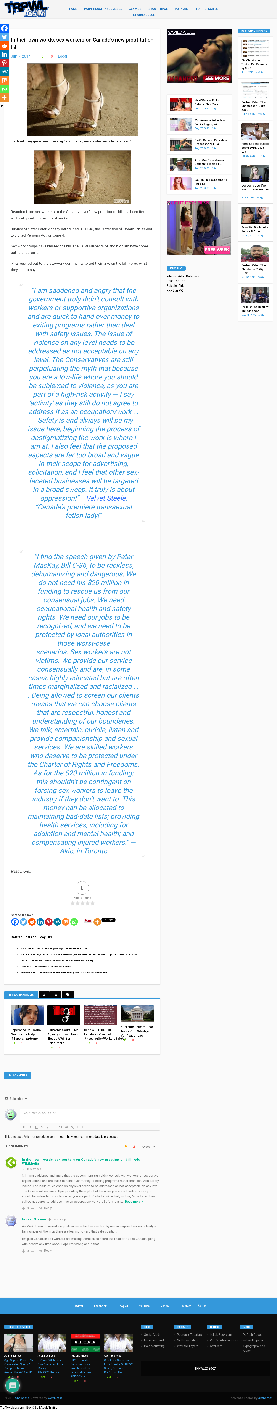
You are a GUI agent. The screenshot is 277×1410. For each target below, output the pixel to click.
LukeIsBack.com (221, 1334)
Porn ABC (182, 8)
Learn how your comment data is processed (88, 1136)
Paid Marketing (154, 1346)
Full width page (253, 1340)
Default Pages (252, 1334)
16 (51, 1047)
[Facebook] (15, 922)
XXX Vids (135, 8)
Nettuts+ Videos (188, 1340)
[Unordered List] (55, 1127)
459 (42, 1377)
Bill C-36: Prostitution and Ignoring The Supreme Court (54, 948)
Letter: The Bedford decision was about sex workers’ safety (57, 960)
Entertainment (154, 1340)
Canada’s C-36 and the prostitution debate (46, 966)
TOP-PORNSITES (207, 8)
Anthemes (265, 1398)
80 (258, 198)
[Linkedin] (40, 922)
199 (260, 114)
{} (78, 1126)
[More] (97, 922)
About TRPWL (158, 8)
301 (108, 1377)
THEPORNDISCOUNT (143, 14)
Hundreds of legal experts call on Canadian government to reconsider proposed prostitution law (79, 954)
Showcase (22, 1398)
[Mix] (65, 922)
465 (258, 72)
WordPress (55, 1398)
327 (75, 1381)
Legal (62, 56)
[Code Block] (67, 1127)
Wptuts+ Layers (187, 1346)
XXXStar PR (175, 290)
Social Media (152, 1334)
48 (259, 315)
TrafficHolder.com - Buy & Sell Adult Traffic (28, 1407)
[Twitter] (23, 922)
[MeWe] (57, 922)
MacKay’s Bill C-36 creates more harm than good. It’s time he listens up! (64, 972)
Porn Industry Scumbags (103, 8)
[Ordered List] (48, 1127)
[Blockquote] (61, 1127)
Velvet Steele (106, 498)
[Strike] (42, 1127)
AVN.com (216, 1346)
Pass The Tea (176, 281)
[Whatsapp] (74, 922)
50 (259, 235)
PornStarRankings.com (226, 1340)
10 (84, 1381)
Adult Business (12, 1355)
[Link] (73, 1127)
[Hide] (1, 106)
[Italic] (30, 1127)
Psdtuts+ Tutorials (189, 1334)
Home (73, 8)
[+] (84, 1126)
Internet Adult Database (183, 276)
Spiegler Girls (175, 285)
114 (260, 156)
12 (88, 1043)
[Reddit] (32, 922)
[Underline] (36, 1127)
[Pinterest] (49, 922)
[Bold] (24, 1127)
